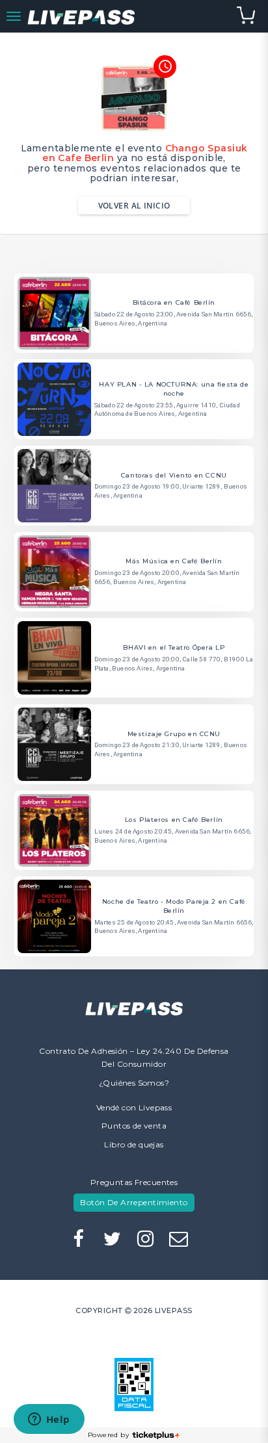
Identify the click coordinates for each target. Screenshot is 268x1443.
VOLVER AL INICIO (134, 205)
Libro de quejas (133, 1144)
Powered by (108, 1435)
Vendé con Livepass (134, 1107)
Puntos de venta (134, 1125)
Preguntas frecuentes (134, 1182)
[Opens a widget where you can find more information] (49, 1420)
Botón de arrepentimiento (133, 1202)
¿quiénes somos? (134, 1083)
